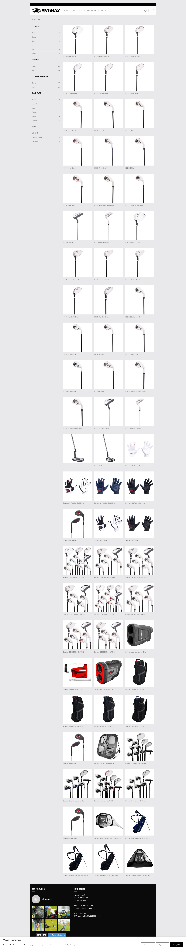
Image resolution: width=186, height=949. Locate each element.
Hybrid (34, 104)
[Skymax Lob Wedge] (77, 746)
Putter (34, 116)
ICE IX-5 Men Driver (70, 56)
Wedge (34, 112)
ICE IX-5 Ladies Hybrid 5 (102, 317)
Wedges (35, 141)
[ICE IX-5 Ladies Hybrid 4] (77, 299)
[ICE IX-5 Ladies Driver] (139, 225)
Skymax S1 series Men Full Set (104, 801)
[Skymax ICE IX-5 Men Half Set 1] (139, 597)
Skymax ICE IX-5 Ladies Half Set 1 (105, 577)
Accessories (92, 11)
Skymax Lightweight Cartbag (134, 689)
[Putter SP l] (77, 448)
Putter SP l (66, 466)
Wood (34, 100)
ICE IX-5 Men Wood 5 (132, 56)
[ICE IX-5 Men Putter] (77, 225)
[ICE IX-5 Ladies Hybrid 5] (108, 299)
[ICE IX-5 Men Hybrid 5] (139, 76)
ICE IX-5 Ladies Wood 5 (102, 280)
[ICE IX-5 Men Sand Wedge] (139, 188)
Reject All (162, 945)
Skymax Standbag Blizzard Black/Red (106, 875)
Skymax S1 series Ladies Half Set (73, 801)
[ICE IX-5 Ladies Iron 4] (139, 299)
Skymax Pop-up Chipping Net (104, 764)
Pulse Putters (37, 137)
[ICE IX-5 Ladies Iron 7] (139, 337)
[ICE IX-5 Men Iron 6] (77, 151)
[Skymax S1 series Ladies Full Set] (139, 746)
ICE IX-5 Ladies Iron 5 (70, 354)
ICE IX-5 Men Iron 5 (132, 131)
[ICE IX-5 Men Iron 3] (77, 113)
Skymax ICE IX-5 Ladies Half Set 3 (74, 615)
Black (34, 37)
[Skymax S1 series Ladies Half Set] (77, 783)
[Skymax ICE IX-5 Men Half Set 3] (108, 635)
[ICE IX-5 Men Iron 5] (139, 113)
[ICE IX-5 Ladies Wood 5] (108, 262)
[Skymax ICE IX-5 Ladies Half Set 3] (77, 597)
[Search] (152, 10)
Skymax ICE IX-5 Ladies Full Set (73, 577)
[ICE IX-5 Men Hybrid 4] (108, 76)
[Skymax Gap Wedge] (77, 523)
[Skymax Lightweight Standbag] (77, 709)
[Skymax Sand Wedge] (77, 821)
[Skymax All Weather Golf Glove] (139, 448)
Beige (34, 33)
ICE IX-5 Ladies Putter (101, 428)
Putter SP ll (98, 466)
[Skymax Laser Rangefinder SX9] (108, 672)
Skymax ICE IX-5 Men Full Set (104, 615)
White (34, 53)
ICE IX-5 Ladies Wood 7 (133, 280)
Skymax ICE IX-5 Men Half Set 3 (104, 652)
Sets (65, 11)
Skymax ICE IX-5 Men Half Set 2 (73, 652)
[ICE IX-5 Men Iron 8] (139, 151)
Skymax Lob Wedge (69, 764)
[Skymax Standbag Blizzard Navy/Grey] (139, 821)
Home (34, 19)
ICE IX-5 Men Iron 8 (132, 168)
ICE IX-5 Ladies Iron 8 (70, 391)
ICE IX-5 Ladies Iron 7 (132, 354)
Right (34, 83)
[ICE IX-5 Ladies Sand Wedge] (77, 411)
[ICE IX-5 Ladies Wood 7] (139, 262)
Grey (33, 45)
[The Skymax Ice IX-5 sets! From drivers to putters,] (64, 912)
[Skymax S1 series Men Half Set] (139, 783)
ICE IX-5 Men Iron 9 (69, 205)
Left (33, 87)
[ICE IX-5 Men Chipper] (108, 225)
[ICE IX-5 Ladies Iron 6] (108, 337)
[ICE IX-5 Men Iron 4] (108, 113)
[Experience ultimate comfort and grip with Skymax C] (51, 912)
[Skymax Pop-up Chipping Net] (108, 746)
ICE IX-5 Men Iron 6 (69, 168)
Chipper (35, 120)
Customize (148, 945)
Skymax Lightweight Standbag (73, 726)
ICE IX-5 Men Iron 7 (100, 168)
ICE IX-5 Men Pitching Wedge (104, 205)
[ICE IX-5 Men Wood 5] (139, 39)
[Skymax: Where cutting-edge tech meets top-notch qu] (38, 912)
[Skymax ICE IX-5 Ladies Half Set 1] (108, 560)
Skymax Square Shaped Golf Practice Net (107, 838)
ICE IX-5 (35, 133)
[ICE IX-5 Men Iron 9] (77, 188)
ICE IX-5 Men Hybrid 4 (101, 94)
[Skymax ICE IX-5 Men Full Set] (108, 597)
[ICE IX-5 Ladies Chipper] (139, 411)
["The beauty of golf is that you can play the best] (64, 925)
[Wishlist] (145, 10)
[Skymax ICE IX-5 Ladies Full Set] (77, 560)
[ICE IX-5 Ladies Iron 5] (77, 337)
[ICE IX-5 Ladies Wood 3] (77, 262)
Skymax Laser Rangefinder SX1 (135, 652)
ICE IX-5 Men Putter (70, 242)
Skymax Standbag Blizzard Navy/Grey (137, 838)
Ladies (34, 66)
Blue (33, 41)
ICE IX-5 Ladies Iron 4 (132, 317)
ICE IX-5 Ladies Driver (132, 242)
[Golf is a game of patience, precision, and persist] (51, 925)
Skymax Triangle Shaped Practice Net (137, 875)
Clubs (73, 11)
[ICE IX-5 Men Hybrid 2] (77, 76)
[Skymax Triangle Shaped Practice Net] (139, 858)
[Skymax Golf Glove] (108, 523)
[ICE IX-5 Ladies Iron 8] (77, 374)
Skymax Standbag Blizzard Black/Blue (75, 875)
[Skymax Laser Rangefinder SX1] (139, 635)
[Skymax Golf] (46, 10)
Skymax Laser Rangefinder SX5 (73, 689)
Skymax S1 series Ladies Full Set (135, 764)
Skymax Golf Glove (100, 540)
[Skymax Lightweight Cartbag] (139, 672)
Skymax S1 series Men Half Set (135, 801)
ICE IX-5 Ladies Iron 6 (101, 354)
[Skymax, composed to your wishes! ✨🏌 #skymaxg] (38, 925)
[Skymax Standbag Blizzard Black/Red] (108, 858)
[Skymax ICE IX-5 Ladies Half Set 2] (139, 560)
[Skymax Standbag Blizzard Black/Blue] (77, 858)
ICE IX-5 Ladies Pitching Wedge (135, 391)
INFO (103, 11)
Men (33, 70)
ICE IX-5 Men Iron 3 (69, 131)
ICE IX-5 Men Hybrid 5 (132, 94)
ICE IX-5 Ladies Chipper (133, 428)
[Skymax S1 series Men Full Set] (108, 783)
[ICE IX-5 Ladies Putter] (108, 411)
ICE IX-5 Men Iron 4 (100, 131)
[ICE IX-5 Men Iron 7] (108, 151)
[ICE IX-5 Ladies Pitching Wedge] (139, 374)
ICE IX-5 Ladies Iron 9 (101, 391)
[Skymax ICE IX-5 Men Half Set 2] (77, 635)
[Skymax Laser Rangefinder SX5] (77, 672)
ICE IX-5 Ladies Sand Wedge (72, 428)
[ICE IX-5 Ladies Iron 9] (108, 374)
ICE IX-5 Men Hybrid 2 (70, 94)
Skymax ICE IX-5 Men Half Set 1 (135, 615)
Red (33, 49)
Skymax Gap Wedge (69, 540)
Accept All (176, 945)
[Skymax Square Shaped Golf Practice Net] (108, 821)
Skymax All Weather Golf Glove (135, 466)
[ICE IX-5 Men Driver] (77, 39)
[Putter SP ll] (108, 448)
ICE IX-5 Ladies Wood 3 (71, 280)
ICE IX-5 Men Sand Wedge (134, 205)
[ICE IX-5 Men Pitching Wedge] (108, 188)
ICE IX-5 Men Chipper (101, 242)
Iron (33, 108)
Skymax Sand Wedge (70, 838)
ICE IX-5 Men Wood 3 (101, 56)
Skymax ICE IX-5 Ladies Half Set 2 (136, 577)
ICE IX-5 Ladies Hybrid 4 (71, 317)
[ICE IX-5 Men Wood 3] (108, 39)
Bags (81, 11)
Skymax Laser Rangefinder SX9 (104, 689)
